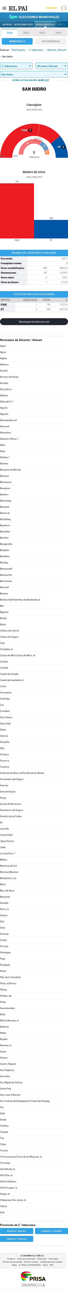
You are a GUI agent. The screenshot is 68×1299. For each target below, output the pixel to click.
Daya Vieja (5, 723)
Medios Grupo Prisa (33, 1285)
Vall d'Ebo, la (6, 1175)
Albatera (4, 364)
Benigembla (6, 544)
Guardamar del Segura (11, 810)
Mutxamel (5, 896)
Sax (2, 1107)
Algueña (4, 414)
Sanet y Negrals (8, 1064)
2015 (26, 32)
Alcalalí (3, 370)
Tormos (4, 1150)
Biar (2, 606)
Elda (2, 748)
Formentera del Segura (12, 779)
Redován (4, 1026)
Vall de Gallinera (8, 1181)
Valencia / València (17, 1238)
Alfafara (4, 395)
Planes (3, 989)
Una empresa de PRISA (33, 1276)
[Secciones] (4, 8)
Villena (3, 1206)
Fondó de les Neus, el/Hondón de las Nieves (22, 773)
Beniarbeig (5, 500)
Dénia (3, 729)
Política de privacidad (12, 1262)
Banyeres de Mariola (10, 469)
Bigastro (4, 612)
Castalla (4, 667)
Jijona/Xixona (7, 841)
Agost (3, 346)
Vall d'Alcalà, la (7, 1169)
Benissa (4, 593)
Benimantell (6, 568)
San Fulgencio (7, 1070)
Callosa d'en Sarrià (9, 630)
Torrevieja (5, 1163)
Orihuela (4, 934)
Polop (3, 1002)
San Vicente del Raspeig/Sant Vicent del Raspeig (25, 1101)
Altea (2, 445)
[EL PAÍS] (18, 8)
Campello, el (6, 649)
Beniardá (4, 507)
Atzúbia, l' (5, 457)
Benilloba (4, 556)
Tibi (2, 1138)
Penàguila (5, 965)
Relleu (3, 1033)
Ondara (4, 915)
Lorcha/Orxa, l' (7, 853)
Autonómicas (50, 41)
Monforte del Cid (8, 865)
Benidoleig (5, 519)
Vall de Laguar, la (8, 1187)
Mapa (14, 1265)
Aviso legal (53, 1259)
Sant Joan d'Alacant (10, 1094)
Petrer (3, 971)
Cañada (4, 661)
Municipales (17, 41)
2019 (10, 32)
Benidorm (5, 525)
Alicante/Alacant (8, 420)
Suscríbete (51, 8)
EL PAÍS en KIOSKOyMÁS (30, 1265)
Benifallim (5, 531)
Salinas (3, 1057)
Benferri (4, 494)
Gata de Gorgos (8, 791)
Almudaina (5, 432)
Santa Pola (5, 1088)
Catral (3, 686)
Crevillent (5, 711)
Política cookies (31, 1262)
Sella (2, 1113)
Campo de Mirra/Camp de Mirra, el (17, 655)
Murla (3, 884)
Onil (2, 921)
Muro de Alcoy (7, 890)
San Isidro (5, 1076)
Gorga (3, 797)
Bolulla (3, 618)
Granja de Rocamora (10, 804)
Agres (3, 352)
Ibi (1, 822)
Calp (2, 643)
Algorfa (3, 407)
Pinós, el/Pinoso (8, 983)
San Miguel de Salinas (11, 1082)
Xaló (2, 1212)
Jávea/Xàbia (6, 835)
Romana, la (5, 1045)
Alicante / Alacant (16, 1230)
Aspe (2, 451)
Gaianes (4, 785)
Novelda (4, 903)
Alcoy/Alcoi (5, 389)
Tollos (3, 1144)
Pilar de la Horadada (10, 977)
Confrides (5, 698)
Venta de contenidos (26, 1259)
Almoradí (4, 426)
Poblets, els (6, 995)
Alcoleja (4, 383)
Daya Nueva (6, 717)
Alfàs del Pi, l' (6, 401)
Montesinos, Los (8, 878)
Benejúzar (5, 488)
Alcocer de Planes (9, 377)
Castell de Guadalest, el (12, 680)
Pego (2, 958)
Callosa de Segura (9, 636)
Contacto (11, 1259)
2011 (42, 32)
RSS (51, 1265)
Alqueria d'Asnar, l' (9, 438)
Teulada (4, 1132)
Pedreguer (5, 952)
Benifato (4, 537)
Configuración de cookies (51, 1262)
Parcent (4, 946)
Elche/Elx (4, 742)
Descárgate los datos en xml (34, 321)
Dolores (4, 736)
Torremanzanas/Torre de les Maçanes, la (21, 1156)
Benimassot (6, 581)
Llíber (3, 847)
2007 (58, 32)
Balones (4, 463)
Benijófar (4, 550)
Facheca (4, 754)
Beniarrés (5, 513)
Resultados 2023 (23, 24)
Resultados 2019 (45, 24)
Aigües (3, 358)
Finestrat (4, 766)
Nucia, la (4, 909)
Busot (3, 624)
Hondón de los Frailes (11, 816)
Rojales (3, 1039)
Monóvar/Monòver (9, 872)
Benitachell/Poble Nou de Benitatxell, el (20, 599)
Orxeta (3, 940)
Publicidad (42, 1259)
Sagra (3, 1051)
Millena (3, 859)
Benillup (4, 562)
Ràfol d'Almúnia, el (9, 1020)
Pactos (62, 24)
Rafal (2, 1014)
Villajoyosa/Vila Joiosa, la (13, 1200)
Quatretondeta (7, 1008)
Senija (3, 1119)
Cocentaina (6, 692)
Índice (45, 1265)
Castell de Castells (9, 674)
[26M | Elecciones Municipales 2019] (34, 16)
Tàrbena (4, 1125)
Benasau (4, 476)
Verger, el (5, 1194)
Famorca (4, 760)
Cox (2, 705)
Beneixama (5, 482)
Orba (2, 927)
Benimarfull (6, 575)
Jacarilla (4, 828)
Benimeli (4, 587)
